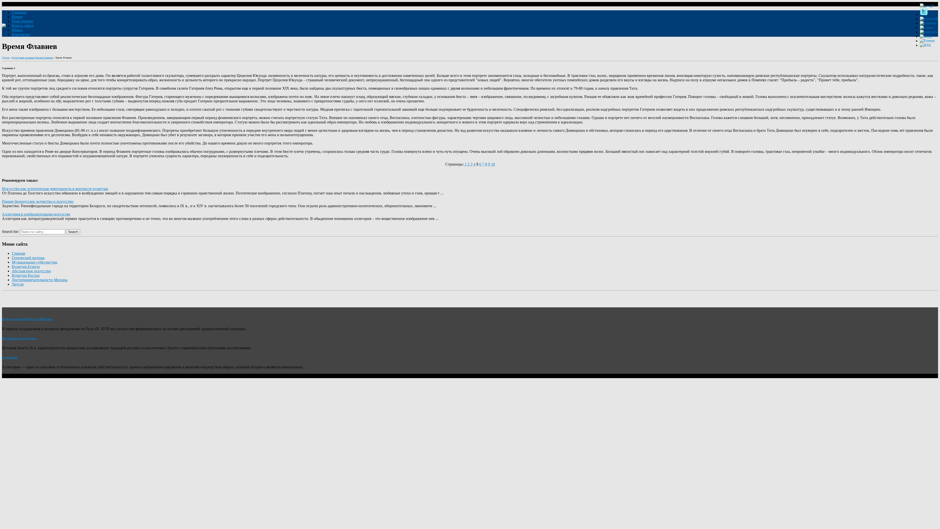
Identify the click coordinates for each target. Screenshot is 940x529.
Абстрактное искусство (31, 271)
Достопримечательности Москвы (40, 280)
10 (493, 164)
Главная (18, 253)
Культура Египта (26, 266)
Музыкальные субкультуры (34, 262)
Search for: (10, 231)
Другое (5, 57)
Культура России (26, 275)
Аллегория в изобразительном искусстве (36, 214)
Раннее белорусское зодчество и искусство (37, 201)
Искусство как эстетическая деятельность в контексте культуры (55, 189)
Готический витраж (28, 258)
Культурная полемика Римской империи (32, 57)
